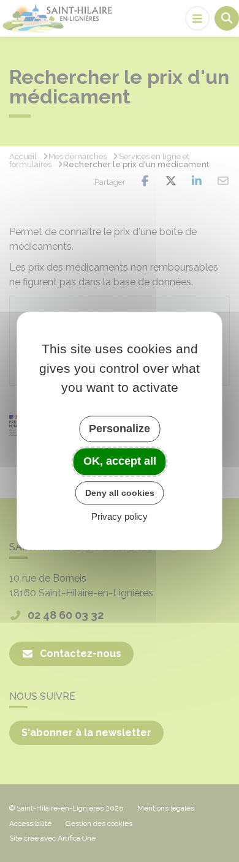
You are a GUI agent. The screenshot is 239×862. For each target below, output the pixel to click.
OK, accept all (119, 461)
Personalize (119, 428)
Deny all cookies (119, 493)
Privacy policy (119, 517)
